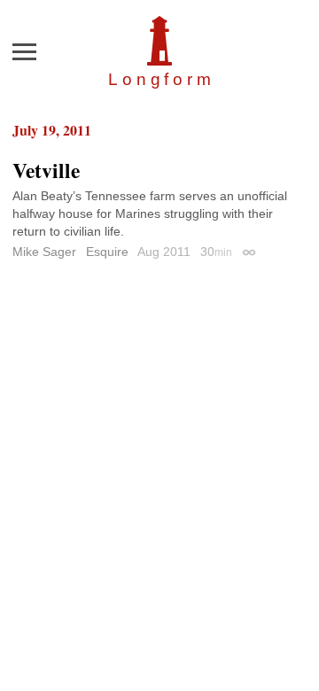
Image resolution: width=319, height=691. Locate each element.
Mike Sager (44, 252)
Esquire (107, 252)
